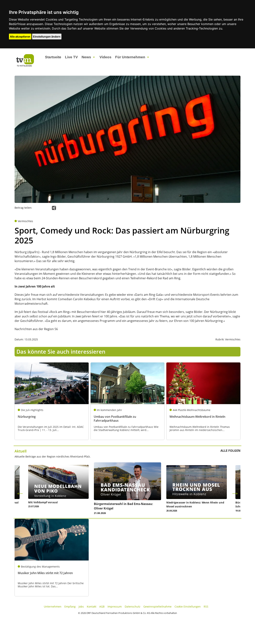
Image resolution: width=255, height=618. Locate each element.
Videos (105, 57)
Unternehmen (52, 606)
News (86, 57)
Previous (19, 492)
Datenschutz (132, 606)
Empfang (70, 606)
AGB (102, 606)
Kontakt (91, 606)
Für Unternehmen (130, 57)
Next (235, 492)
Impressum (115, 606)
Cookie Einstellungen (188, 606)
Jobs (81, 606)
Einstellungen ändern (46, 36)
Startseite (53, 57)
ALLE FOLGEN (230, 450)
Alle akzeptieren (20, 36)
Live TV (71, 57)
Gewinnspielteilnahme (157, 606)
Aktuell (21, 451)
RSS (206, 606)
